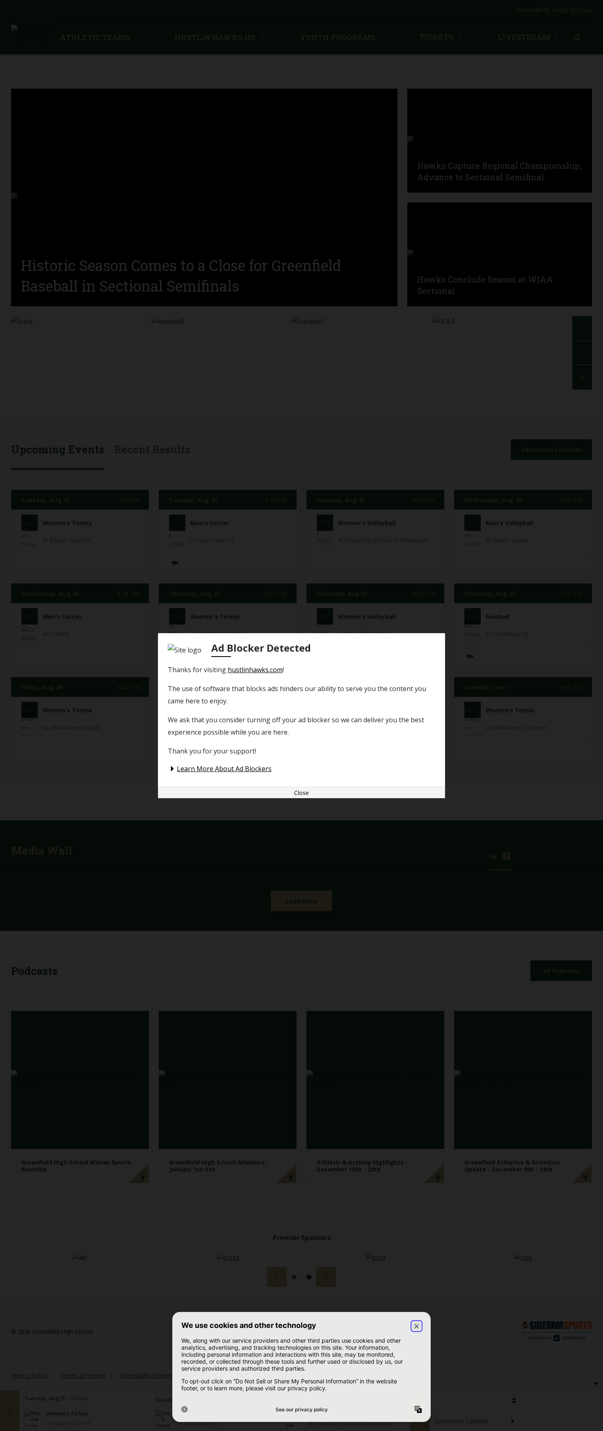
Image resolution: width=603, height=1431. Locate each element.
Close (301, 793)
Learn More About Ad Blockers (224, 768)
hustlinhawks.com (255, 669)
